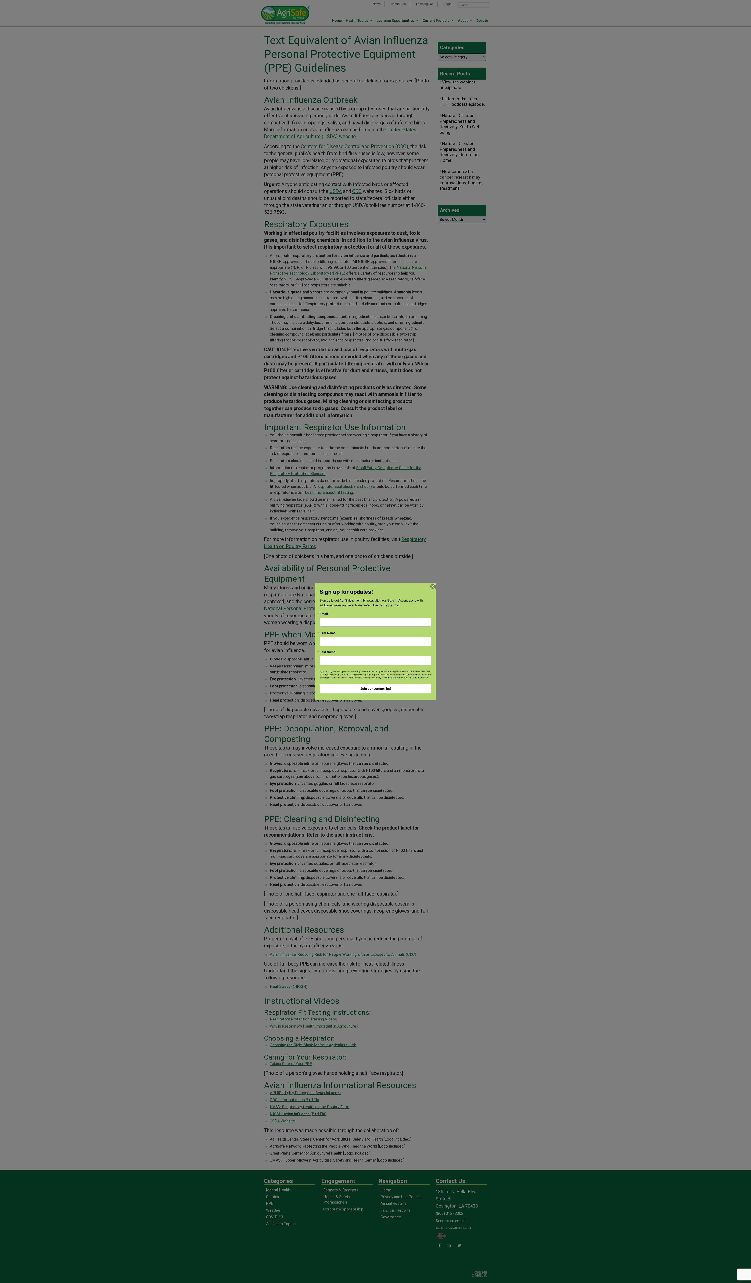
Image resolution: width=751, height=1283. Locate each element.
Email (324, 613)
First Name (328, 632)
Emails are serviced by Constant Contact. (409, 677)
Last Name (327, 652)
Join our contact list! (375, 688)
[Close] (432, 586)
